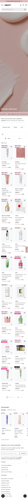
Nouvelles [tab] (3, 409)
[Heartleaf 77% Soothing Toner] (20, 235)
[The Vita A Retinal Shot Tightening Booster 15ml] (20, 374)
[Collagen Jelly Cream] (7, 319)
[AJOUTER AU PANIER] (10, 424)
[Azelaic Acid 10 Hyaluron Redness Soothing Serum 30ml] (20, 319)
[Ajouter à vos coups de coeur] (11, 146)
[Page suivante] (20, 397)
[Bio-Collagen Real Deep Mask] (20, 152)
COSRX (16, 215)
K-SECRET (16, 428)
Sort (19, 138)
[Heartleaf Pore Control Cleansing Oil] (7, 292)
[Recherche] (25, 9)
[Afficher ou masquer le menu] (2, 5)
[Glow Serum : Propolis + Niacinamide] (7, 206)
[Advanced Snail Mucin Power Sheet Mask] (20, 292)
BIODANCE (17, 161)
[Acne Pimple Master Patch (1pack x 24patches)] (20, 206)
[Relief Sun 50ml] (20, 179)
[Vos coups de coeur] (23, 5)
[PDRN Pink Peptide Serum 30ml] (7, 347)
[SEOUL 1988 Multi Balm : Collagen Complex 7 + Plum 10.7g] (19, 420)
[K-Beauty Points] (3, 496)
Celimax (17, 383)
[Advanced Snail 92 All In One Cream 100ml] (20, 347)
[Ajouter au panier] (24, 158)
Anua (16, 244)
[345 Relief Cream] (7, 152)
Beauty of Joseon (19, 188)
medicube (4, 188)
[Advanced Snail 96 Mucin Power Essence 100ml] (7, 235)
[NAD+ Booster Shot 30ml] (7, 420)
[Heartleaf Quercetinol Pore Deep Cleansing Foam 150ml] (7, 263)
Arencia (4, 428)
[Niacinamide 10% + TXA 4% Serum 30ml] (20, 263)
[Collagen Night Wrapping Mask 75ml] (7, 179)
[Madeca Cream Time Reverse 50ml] (7, 374)
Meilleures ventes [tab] (11, 409)
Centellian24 (5, 383)
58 (18, 397)
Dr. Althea (4, 161)
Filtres (9, 138)
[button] (14, 120)
